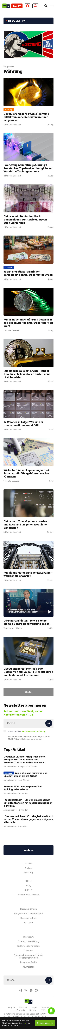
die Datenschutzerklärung (33, 731)
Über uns (28, 950)
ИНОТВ (28, 881)
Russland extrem (28, 918)
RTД (28, 885)
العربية (34, 1007)
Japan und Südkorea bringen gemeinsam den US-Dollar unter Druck (28, 273)
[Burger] (52, 5)
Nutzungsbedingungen (28, 946)
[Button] (48, 723)
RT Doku (28, 922)
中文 (43, 1010)
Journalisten (28, 967)
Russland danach (28, 909)
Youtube (28, 850)
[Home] (6, 6)
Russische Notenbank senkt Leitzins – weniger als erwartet (28, 574)
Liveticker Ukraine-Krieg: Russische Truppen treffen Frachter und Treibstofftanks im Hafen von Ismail (24, 759)
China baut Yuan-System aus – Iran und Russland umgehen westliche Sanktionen (26, 524)
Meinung (28, 872)
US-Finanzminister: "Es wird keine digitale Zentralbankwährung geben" (27, 622)
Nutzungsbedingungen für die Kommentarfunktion (28, 956)
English (11, 1007)
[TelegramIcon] (20, 990)
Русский (23, 1007)
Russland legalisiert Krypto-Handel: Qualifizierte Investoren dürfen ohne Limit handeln (27, 374)
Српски (32, 1010)
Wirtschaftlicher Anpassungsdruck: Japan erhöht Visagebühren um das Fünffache (27, 473)
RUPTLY (28, 890)
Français (21, 1010)
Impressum (28, 937)
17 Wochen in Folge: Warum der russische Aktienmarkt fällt (23, 424)
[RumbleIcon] (31, 990)
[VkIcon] (26, 990)
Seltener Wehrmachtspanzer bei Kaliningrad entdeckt (23, 788)
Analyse (28, 868)
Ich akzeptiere (26, 731)
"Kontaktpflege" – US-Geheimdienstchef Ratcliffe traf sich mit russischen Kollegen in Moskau (28, 802)
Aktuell (28, 863)
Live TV (17, 6)
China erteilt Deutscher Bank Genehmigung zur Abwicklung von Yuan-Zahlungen (25, 219)
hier (24, 1023)
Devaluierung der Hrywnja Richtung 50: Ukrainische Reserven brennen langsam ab (26, 117)
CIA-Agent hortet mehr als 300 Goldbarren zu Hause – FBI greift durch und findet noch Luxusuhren (28, 672)
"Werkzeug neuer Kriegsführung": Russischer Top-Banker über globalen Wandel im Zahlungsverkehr (28, 168)
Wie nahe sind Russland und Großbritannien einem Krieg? (25, 774)
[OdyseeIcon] (36, 990)
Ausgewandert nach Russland (28, 913)
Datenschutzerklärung (28, 941)
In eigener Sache (28, 962)
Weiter (28, 692)
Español (45, 1007)
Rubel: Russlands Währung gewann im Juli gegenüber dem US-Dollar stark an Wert (28, 323)
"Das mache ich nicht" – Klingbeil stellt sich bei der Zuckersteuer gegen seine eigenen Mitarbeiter (28, 819)
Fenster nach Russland (28, 894)
